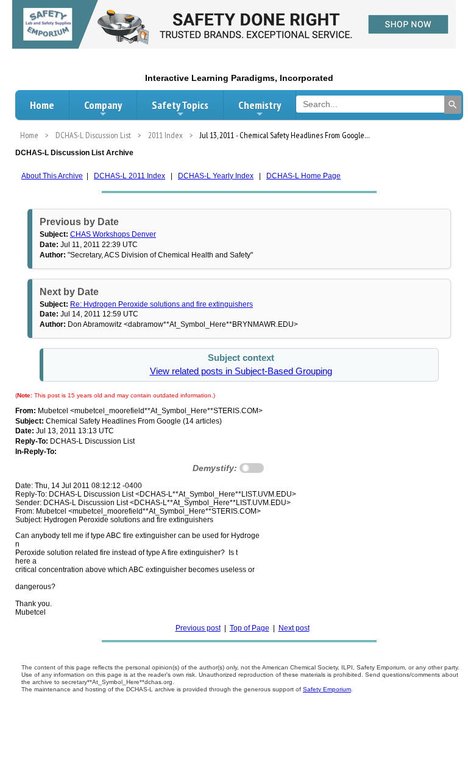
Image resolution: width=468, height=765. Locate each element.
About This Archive (52, 176)
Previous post (198, 628)
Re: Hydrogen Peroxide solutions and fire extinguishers (161, 304)
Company (103, 105)
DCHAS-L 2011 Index (129, 176)
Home (42, 105)
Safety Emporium (327, 689)
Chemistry (259, 105)
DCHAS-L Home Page (303, 176)
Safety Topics (180, 105)
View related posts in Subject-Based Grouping (241, 371)
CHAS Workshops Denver (113, 234)
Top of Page (249, 628)
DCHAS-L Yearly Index (216, 176)
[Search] (452, 105)
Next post (294, 628)
